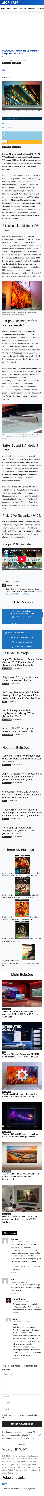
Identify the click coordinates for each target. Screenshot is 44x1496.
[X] (4, 1484)
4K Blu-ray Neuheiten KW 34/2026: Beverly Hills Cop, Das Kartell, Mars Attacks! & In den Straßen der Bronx (21, 695)
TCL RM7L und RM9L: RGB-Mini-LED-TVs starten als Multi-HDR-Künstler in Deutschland (20, 1176)
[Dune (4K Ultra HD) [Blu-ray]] (22, 939)
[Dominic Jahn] (4, 590)
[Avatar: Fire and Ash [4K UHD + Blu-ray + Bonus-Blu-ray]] (22, 895)
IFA (13, 63)
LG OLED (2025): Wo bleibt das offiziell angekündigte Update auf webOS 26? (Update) (19, 1219)
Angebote (6, 819)
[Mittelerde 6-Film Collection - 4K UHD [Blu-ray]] (23, 873)
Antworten (14, 1272)
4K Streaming (7, 668)
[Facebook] (2, 1484)
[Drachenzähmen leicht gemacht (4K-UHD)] (28, 961)
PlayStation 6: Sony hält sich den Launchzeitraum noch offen (20, 679)
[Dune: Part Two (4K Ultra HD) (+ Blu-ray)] (22, 917)
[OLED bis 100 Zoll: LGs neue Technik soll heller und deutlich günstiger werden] (22, 1116)
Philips (18, 63)
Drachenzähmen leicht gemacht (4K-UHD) (18, 963)
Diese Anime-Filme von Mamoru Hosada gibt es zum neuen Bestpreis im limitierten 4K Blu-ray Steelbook (22, 812)
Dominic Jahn (9, 61)
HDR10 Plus (16, 581)
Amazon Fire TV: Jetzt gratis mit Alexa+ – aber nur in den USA (19, 730)
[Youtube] (6, 1484)
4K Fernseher (6, 63)
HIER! (32, 1438)
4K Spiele (5, 683)
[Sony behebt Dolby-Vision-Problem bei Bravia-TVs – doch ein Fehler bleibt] (22, 1076)
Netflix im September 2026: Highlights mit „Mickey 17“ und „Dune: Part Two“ (18, 713)
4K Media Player (7, 734)
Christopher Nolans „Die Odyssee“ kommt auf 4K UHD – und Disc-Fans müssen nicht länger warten (21, 794)
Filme (4, 701)
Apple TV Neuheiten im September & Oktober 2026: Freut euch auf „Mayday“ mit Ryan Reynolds (22, 662)
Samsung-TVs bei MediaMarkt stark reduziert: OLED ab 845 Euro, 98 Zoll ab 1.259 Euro (22, 758)
